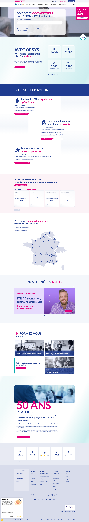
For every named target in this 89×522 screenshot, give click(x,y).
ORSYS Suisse (18, 480)
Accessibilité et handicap (57, 487)
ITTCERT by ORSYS (19, 473)
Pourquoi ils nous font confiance (23, 436)
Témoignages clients (69, 478)
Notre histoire (55, 475)
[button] (2, 520)
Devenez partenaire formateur (56, 486)
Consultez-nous (47, 138)
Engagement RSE (56, 480)
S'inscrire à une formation (33, 481)
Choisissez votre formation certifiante (22, 162)
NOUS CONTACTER (62, 1)
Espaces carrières (56, 483)
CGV (42, 519)
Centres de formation (56, 481)
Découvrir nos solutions (20, 67)
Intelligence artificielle (22, 27)
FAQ (66, 473)
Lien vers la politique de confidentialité (7, 512)
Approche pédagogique (57, 476)
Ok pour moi (19, 516)
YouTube (67, 481)
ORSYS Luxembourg (19, 478)
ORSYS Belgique (19, 476)
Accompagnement (34, 475)
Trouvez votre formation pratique (22, 113)
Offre (32, 473)
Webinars (67, 479)
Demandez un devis (58, 138)
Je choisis (11, 516)
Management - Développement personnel (46, 27)
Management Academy (44, 481)
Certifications (33, 476)
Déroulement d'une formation (33, 484)
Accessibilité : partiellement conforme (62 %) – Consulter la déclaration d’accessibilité (60, 519)
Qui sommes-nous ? (56, 473)
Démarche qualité (56, 478)
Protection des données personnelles (33, 519)
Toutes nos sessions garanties (21, 185)
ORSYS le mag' (18, 481)
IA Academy (42, 479)
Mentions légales (23, 519)
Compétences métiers (22, 30)
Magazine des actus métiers (69, 476)
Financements (33, 478)
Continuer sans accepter (4, 516)
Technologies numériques (32, 27)
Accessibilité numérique (57, 489)
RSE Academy (42, 484)
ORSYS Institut (18, 475)
